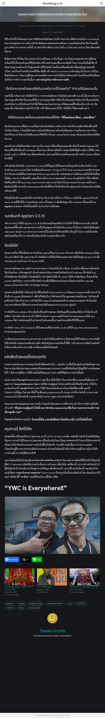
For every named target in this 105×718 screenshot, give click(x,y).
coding (21, 603)
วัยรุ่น (21, 607)
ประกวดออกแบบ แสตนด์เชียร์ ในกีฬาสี (83, 587)
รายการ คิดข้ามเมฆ (44, 587)
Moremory (70, 26)
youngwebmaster (55, 603)
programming (35, 603)
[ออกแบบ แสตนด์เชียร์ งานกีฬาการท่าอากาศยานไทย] (19, 577)
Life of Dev (61, 26)
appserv (10, 603)
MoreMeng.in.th (53, 3)
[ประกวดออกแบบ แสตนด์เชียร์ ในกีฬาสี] (84, 577)
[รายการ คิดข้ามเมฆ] (52, 577)
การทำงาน (81, 603)
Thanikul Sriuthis (46, 26)
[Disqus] (52, 676)
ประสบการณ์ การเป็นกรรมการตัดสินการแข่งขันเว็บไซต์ (52, 14)
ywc (70, 603)
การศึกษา (10, 607)
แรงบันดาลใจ (34, 607)
